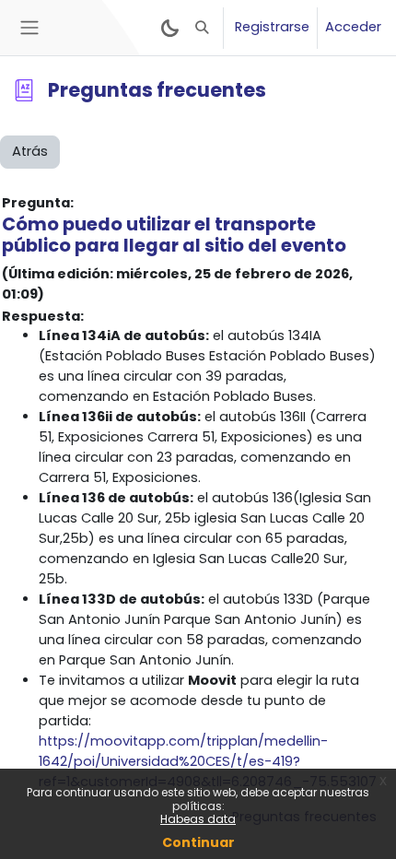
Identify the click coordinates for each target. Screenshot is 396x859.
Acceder (353, 27)
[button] (202, 27)
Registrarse (272, 27)
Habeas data (198, 819)
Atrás (30, 151)
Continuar (198, 842)
